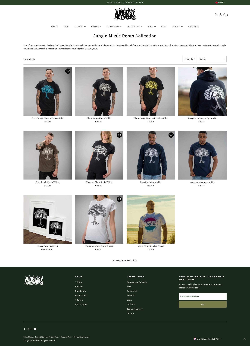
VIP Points (193, 26)
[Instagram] (27, 329)
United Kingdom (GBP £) (208, 339)
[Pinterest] (31, 329)
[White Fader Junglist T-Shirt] (151, 219)
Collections (133, 26)
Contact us (132, 291)
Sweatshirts (80, 291)
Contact (176, 26)
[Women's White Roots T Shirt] (99, 219)
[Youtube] (35, 329)
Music (151, 26)
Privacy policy (54, 337)
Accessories (113, 26)
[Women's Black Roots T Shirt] (99, 155)
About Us (131, 295)
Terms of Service (135, 309)
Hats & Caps (81, 304)
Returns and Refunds (137, 282)
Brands (95, 26)
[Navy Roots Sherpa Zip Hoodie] (202, 91)
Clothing (79, 26)
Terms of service (41, 337)
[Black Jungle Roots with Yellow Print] (151, 91)
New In (54, 26)
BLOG (163, 26)
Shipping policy (66, 337)
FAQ (129, 286)
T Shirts (78, 282)
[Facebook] (24, 329)
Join (203, 304)
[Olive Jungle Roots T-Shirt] (47, 155)
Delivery (131, 304)
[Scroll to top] (244, 338)
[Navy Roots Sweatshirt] (151, 155)
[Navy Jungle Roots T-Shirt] (202, 155)
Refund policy (28, 337)
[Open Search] (216, 14)
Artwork (79, 300)
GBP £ (220, 2)
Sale (66, 26)
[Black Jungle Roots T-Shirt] (99, 91)
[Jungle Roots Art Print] (47, 219)
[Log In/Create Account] (220, 14)
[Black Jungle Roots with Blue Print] (47, 91)
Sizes (129, 300)
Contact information (81, 337)
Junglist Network (49, 340)
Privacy (130, 313)
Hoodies (79, 286)
